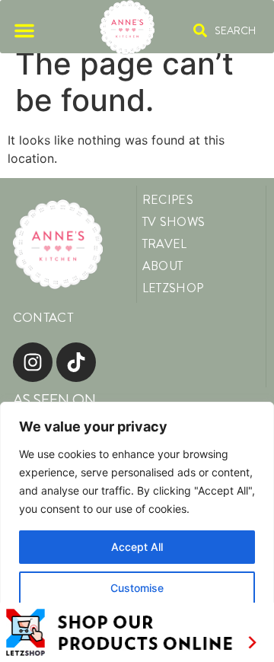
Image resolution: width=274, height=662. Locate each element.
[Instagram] (33, 362)
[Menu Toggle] (24, 30)
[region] (137, 532)
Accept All (137, 546)
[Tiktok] (76, 362)
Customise (137, 587)
